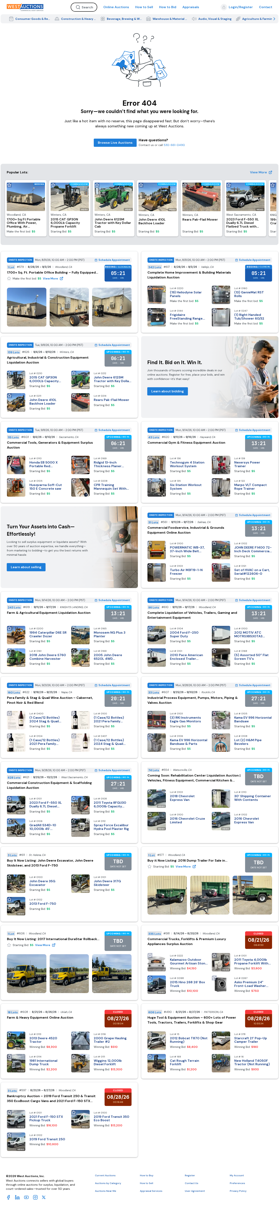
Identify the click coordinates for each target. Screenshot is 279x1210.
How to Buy (146, 1175)
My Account (237, 1175)
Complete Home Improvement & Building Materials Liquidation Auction (189, 274)
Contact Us (191, 1183)
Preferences (237, 1183)
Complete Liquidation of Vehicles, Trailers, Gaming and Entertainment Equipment (192, 615)
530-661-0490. (174, 145)
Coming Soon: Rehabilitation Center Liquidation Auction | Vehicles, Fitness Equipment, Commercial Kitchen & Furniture (193, 778)
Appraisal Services (151, 1191)
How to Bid (167, 7)
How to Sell (144, 7)
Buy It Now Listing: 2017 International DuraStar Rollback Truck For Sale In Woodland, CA (52, 939)
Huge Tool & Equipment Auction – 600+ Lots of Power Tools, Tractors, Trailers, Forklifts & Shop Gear (191, 1020)
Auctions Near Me (105, 1191)
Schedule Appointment (114, 260)
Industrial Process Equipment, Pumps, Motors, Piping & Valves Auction (192, 700)
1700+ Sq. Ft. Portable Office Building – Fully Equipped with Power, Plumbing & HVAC (51, 272)
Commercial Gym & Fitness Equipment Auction (186, 442)
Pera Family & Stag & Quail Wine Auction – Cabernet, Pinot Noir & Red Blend (50, 700)
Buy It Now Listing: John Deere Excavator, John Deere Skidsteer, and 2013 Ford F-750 (50, 863)
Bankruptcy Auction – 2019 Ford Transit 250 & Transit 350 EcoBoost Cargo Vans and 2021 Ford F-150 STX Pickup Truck (51, 1098)
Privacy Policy (238, 1191)
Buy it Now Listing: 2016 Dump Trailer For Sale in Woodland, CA (186, 860)
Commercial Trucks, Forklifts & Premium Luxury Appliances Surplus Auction (186, 941)
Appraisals (190, 7)
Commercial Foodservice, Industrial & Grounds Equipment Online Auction (185, 530)
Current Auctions (105, 1175)
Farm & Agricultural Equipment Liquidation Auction (48, 613)
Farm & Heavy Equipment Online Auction (40, 1017)
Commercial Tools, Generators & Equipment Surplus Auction (50, 445)
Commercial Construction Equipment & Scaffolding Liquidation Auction (49, 785)
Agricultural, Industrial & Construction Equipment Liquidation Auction (48, 360)
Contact (265, 7)
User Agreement (195, 1191)
